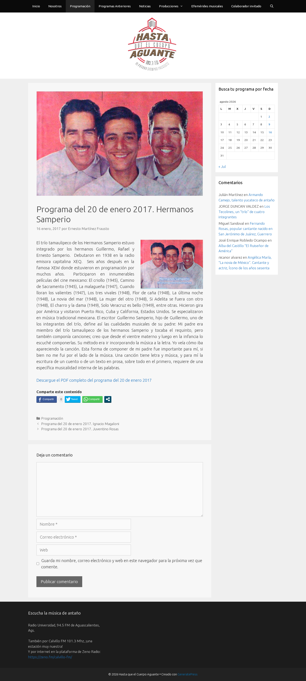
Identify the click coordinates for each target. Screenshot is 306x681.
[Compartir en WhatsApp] (92, 399)
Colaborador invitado (246, 6)
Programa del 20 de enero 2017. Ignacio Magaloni (80, 424)
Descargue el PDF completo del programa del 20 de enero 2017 (94, 380)
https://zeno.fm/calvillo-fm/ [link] (50, 657)
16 (270, 132)
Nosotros (55, 6)
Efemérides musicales (207, 6)
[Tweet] (73, 399)
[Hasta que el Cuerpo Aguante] (153, 45)
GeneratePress (188, 674)
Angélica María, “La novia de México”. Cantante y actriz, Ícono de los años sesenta (245, 262)
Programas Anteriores (115, 6)
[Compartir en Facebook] (46, 399)
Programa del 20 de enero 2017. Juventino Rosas (80, 429)
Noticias (145, 6)
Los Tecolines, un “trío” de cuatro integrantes (244, 211)
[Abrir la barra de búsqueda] (272, 6)
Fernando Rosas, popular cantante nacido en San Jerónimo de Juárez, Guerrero (245, 228)
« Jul (222, 166)
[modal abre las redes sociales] (107, 399)
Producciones (168, 6)
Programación (80, 6)
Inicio (36, 6)
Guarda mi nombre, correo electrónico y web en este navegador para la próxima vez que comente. (121, 563)
